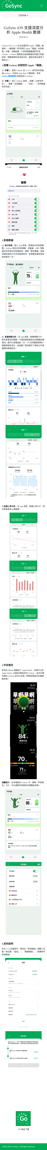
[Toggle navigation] (41, 5)
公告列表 (22, 15)
